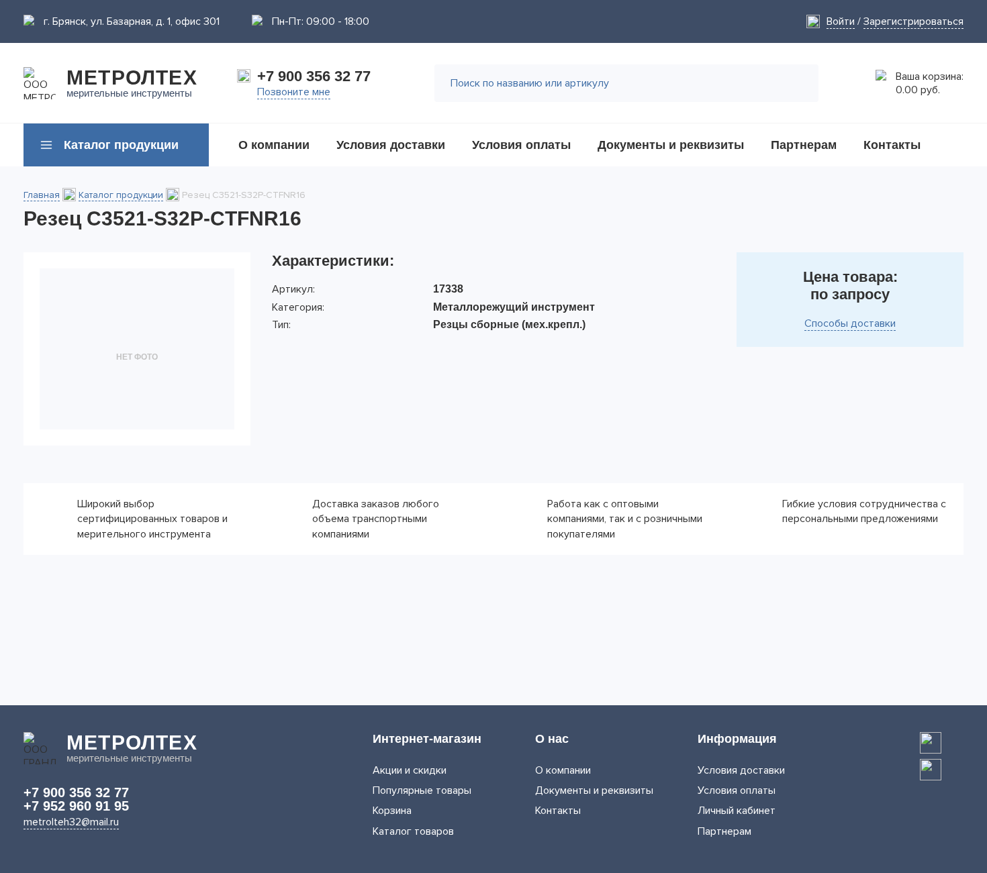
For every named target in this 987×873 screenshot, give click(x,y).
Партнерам (724, 831)
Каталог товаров (413, 831)
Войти (841, 21)
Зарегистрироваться (913, 21)
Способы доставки (850, 323)
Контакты (558, 810)
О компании (563, 770)
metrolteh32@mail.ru (71, 822)
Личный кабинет (736, 810)
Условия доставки (741, 770)
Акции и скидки (409, 770)
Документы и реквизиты (594, 790)
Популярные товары (422, 790)
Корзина (392, 810)
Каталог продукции (121, 195)
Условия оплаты (736, 790)
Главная (41, 195)
